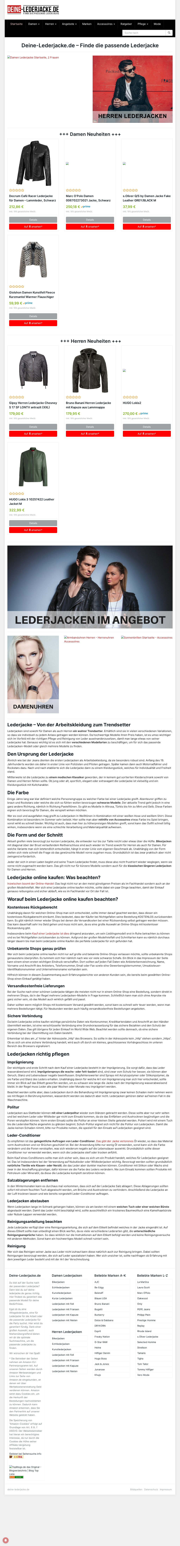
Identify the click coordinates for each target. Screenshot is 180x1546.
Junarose (100, 1369)
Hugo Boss (101, 1358)
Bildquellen (136, 1489)
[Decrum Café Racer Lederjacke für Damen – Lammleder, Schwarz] (33, 163)
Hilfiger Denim (102, 1353)
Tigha (140, 1358)
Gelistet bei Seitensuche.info (25, 1453)
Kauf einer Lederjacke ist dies (50, 933)
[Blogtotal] (26, 1457)
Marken (87, 24)
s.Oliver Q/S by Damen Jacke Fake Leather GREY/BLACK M (147, 198)
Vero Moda (143, 1374)
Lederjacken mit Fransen (65, 1309)
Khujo (98, 1374)
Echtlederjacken (61, 1287)
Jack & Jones (102, 1364)
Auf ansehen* (33, 226)
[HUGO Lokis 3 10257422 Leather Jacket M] (33, 467)
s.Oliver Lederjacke (147, 1336)
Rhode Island (144, 1331)
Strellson (142, 1347)
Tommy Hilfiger (145, 1369)
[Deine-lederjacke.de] (33, 9)
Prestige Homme (146, 1320)
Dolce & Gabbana (104, 1320)
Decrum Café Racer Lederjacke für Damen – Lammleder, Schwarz (32, 198)
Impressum (166, 1489)
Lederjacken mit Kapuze (65, 1314)
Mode (157, 24)
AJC (97, 1282)
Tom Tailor (142, 1364)
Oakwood (142, 1298)
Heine (98, 1347)
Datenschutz (151, 1489)
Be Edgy (99, 1287)
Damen (33, 24)
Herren (50, 24)
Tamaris (141, 1353)
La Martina (143, 1282)
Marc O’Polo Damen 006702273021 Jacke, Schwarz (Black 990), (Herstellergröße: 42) (88, 198)
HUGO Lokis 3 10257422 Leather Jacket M (31, 502)
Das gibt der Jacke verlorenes (114, 1141)
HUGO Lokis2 (132, 403)
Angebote (68, 24)
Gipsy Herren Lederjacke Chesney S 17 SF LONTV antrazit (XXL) (33, 405)
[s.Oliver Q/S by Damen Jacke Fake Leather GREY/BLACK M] (147, 163)
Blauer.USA (101, 1298)
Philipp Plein (143, 1314)
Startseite (16, 24)
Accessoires (105, 24)
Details (33, 219)
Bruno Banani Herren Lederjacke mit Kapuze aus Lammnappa (88, 405)
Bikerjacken (58, 1282)
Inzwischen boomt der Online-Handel (30, 883)
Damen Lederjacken (67, 1275)
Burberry (99, 1314)
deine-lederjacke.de (18, 1489)
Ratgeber (126, 24)
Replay (140, 1325)
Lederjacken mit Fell (63, 1303)
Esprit (98, 1331)
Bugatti (98, 1309)
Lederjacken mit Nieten (65, 1320)
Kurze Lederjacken (62, 1298)
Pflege (142, 24)
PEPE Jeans (143, 1309)
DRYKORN (100, 1325)
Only (139, 1303)
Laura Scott (143, 1287)
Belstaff (99, 1292)
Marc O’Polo (143, 1292)
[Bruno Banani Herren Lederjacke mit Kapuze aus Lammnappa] (90, 370)
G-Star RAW (101, 1342)
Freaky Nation (102, 1336)
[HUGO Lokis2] (147, 370)
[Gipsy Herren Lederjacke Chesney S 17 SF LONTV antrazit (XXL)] (33, 370)
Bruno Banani (102, 1303)
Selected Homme (146, 1342)
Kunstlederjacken (61, 1292)
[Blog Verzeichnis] (26, 1477)
